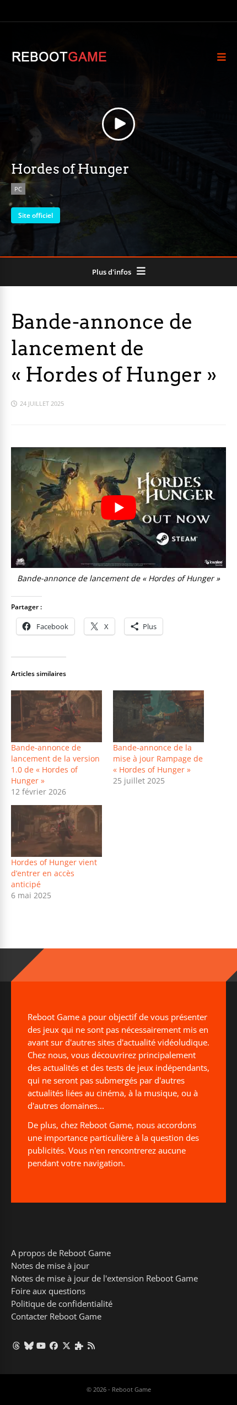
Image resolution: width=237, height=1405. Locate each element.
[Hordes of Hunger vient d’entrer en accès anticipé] (56, 831)
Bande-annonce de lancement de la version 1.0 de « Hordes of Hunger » (55, 764)
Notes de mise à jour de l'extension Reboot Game (104, 1278)
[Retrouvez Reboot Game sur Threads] (16, 1345)
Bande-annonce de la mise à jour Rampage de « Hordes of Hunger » (158, 758)
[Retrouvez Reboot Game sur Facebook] (54, 1345)
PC (18, 189)
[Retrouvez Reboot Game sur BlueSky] (29, 1345)
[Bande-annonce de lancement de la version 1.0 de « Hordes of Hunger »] (56, 716)
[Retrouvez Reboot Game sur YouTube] (41, 1345)
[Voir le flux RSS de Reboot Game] (92, 1345)
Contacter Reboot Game (56, 1316)
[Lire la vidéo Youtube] (118, 507)
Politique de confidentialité (61, 1303)
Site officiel (35, 215)
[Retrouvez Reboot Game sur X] (66, 1345)
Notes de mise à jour (50, 1265)
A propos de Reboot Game (61, 1252)
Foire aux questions (48, 1290)
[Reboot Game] (59, 60)
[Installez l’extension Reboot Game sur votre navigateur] (79, 1345)
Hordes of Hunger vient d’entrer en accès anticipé (54, 873)
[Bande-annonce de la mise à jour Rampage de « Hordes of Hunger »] (158, 716)
